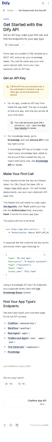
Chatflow (12, 323)
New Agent (14, 333)
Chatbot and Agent (18, 338)
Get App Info (10, 206)
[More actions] (48, 3)
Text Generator (16, 347)
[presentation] (26, 231)
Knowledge (14, 352)
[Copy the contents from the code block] (44, 229)
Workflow (13, 328)
